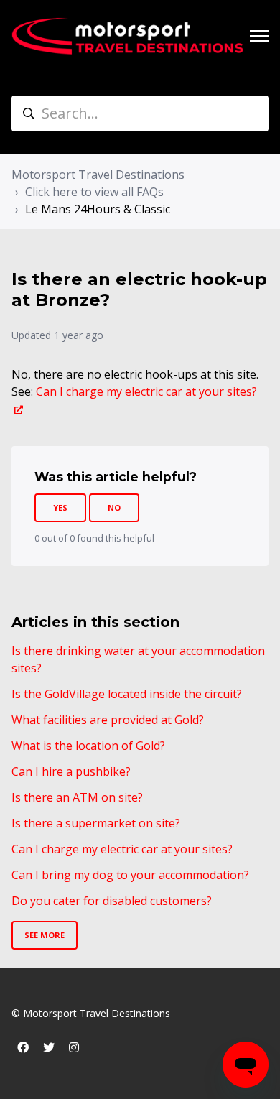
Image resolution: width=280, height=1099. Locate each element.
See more (44, 934)
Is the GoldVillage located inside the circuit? (126, 694)
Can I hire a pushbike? (71, 771)
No (114, 507)
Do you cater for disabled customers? (111, 901)
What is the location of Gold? (88, 745)
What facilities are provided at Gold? (107, 720)
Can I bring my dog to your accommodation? (130, 875)
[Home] (127, 36)
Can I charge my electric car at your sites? (122, 849)
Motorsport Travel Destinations (98, 174)
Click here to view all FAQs (94, 192)
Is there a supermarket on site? (95, 823)
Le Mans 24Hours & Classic (97, 209)
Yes (60, 507)
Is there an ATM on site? (77, 797)
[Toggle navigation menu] (259, 36)
